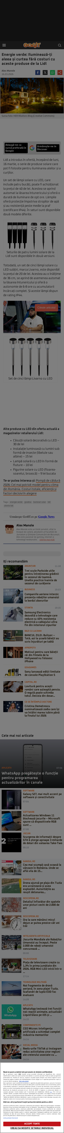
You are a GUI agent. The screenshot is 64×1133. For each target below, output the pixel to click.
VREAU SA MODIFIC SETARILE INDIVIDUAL (32, 1128)
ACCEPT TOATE (32, 1124)
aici (51, 1092)
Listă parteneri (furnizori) (10, 1118)
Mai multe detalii (24, 1081)
